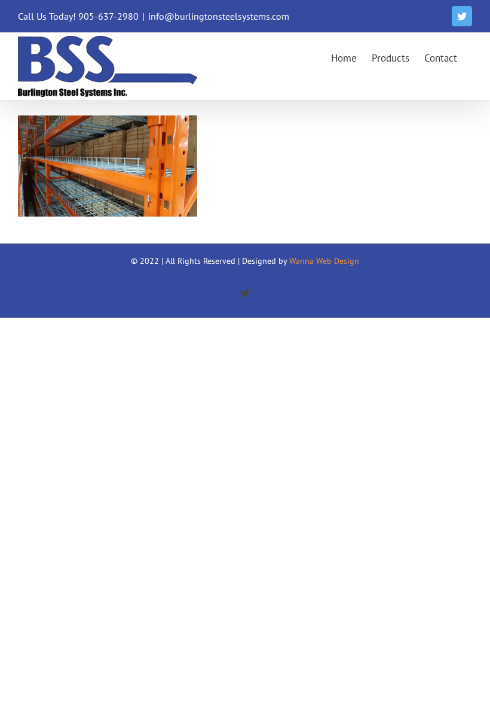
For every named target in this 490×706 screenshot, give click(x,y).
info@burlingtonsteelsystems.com (218, 16)
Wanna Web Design (324, 260)
